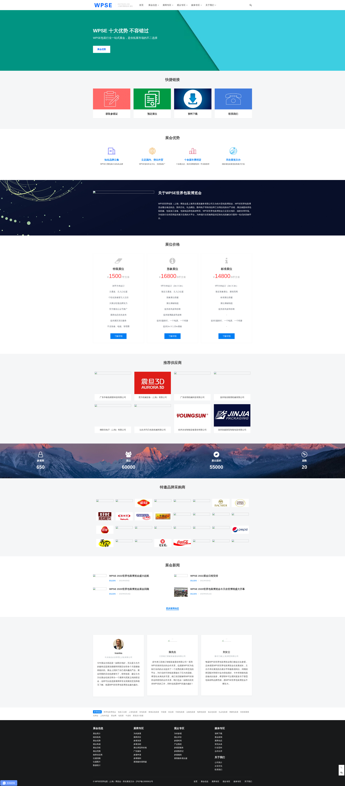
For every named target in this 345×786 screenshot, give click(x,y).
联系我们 (233, 113)
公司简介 (218, 762)
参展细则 (137, 758)
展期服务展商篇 (140, 762)
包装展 (121, 716)
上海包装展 (133, 712)
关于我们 (210, 5)
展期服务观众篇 (180, 758)
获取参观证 (112, 113)
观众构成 (97, 744)
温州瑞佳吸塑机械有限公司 (232, 397)
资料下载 (193, 113)
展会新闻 (112, 581)
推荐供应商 (97, 755)
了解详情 (118, 336)
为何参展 (137, 734)
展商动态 (218, 741)
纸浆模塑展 (244, 712)
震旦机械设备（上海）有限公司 (153, 397)
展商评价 (137, 737)
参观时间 (178, 741)
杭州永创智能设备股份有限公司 (192, 430)
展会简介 (97, 734)
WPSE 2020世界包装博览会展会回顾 (129, 589)
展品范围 (97, 751)
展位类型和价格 (140, 748)
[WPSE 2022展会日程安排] (181, 578)
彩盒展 (171, 712)
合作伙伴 (218, 751)
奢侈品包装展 (154, 712)
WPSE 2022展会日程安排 (204, 575)
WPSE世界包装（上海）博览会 (108, 781)
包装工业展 (122, 712)
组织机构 (97, 737)
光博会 (95, 716)
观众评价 (178, 737)
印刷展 (163, 712)
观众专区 (181, 5)
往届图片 (97, 762)
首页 (141, 5)
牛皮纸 (128, 716)
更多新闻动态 (172, 608)
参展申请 (137, 755)
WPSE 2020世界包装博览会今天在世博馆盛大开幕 (217, 589)
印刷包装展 (180, 712)
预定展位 (152, 113)
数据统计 (97, 765)
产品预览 (178, 744)
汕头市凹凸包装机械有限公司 (152, 430)
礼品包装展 (223, 712)
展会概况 (101, 49)
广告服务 (137, 751)
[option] (172, 40)
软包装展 (142, 712)
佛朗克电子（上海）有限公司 (113, 430)
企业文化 (218, 766)
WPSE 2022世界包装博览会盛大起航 (129, 575)
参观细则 (178, 755)
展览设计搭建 (138, 716)
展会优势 (97, 741)
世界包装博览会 (110, 712)
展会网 (113, 716)
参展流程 (137, 744)
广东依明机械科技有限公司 (192, 397)
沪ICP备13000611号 (144, 781)
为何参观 (178, 734)
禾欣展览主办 (233, 159)
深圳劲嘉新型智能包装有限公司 (232, 430)
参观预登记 (179, 751)
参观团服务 (179, 748)
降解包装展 (234, 712)
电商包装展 (201, 712)
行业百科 (218, 748)
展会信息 (152, 5)
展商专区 (167, 5)
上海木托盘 (104, 716)
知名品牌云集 (111, 159)
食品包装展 (212, 712)
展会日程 (97, 748)
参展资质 (137, 741)
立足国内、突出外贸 (152, 159)
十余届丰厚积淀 (192, 159)
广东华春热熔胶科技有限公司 (113, 397)
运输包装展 (190, 712)
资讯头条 (218, 744)
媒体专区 (195, 5)
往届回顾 (97, 758)
